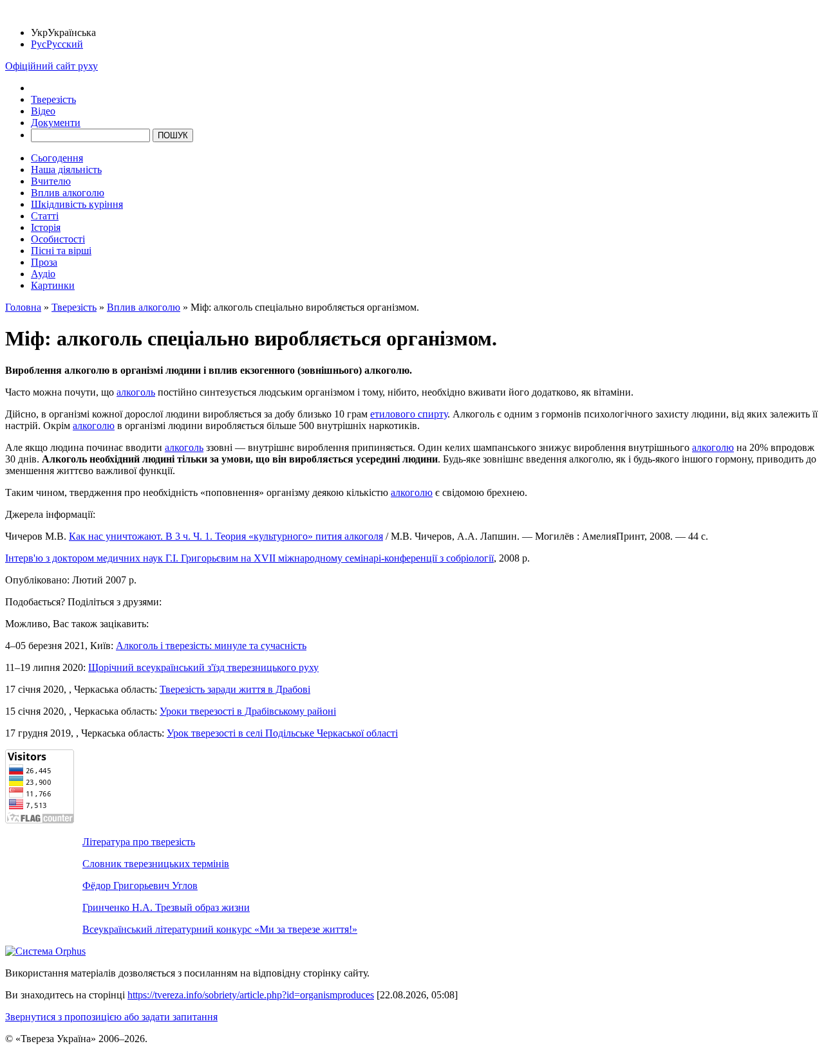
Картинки (53, 285)
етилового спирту (408, 413)
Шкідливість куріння (77, 204)
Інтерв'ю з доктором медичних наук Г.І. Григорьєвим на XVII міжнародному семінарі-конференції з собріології (249, 558)
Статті (45, 215)
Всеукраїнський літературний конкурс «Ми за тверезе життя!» (219, 929)
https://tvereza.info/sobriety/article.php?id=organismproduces (250, 994)
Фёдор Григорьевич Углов (140, 885)
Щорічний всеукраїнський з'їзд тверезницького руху (203, 667)
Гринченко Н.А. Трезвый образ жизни (166, 907)
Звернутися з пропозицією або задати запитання (111, 1016)
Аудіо (43, 273)
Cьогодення (57, 157)
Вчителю (51, 181)
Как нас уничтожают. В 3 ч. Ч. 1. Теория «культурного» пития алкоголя (226, 536)
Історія (46, 227)
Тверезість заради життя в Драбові (235, 689)
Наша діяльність (66, 169)
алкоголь (136, 392)
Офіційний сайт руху (51, 65)
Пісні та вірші (61, 250)
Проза (44, 262)
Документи (55, 122)
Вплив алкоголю (67, 192)
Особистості (58, 239)
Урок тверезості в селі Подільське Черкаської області (282, 733)
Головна (23, 307)
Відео (43, 111)
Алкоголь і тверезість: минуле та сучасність (211, 645)
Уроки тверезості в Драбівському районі (248, 711)
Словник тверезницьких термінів (155, 863)
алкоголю (94, 425)
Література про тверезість (138, 841)
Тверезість (53, 99)
